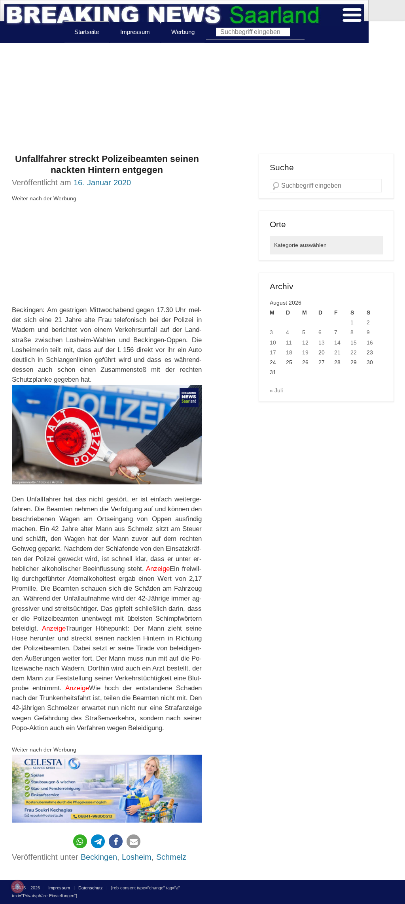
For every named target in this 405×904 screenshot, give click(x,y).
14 (337, 342)
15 (353, 342)
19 (305, 352)
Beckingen (99, 857)
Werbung (183, 31)
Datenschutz (90, 887)
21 (337, 352)
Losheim (136, 857)
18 (289, 352)
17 (273, 352)
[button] (80, 841)
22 (353, 352)
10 (273, 342)
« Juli (276, 390)
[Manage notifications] (17, 886)
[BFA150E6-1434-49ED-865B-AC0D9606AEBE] (107, 789)
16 (370, 342)
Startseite (86, 31)
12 (305, 342)
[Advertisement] (202, 98)
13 (321, 342)
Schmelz (171, 857)
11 (289, 342)
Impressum (135, 31)
